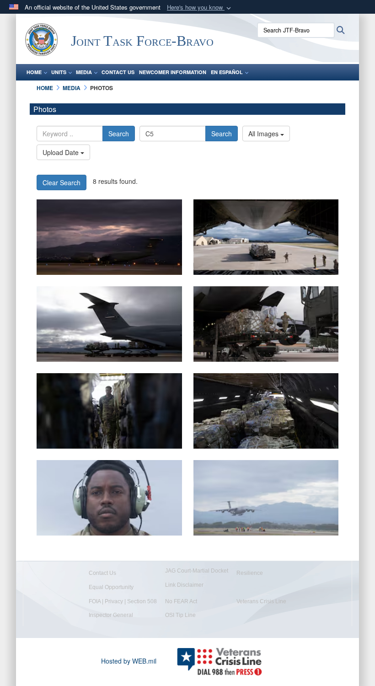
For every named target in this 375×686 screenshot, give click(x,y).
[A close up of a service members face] (109, 498)
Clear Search (61, 182)
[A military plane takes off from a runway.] (109, 237)
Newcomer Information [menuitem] (172, 72)
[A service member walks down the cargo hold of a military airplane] (109, 411)
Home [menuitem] (34, 72)
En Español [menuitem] (227, 72)
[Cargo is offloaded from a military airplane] (109, 324)
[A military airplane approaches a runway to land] (266, 498)
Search (118, 133)
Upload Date (61, 152)
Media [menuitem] (84, 72)
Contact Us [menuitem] (118, 72)
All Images (264, 133)
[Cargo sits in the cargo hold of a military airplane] (266, 411)
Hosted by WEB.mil (128, 660)
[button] (200, 7)
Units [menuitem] (58, 72)
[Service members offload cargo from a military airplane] (266, 237)
